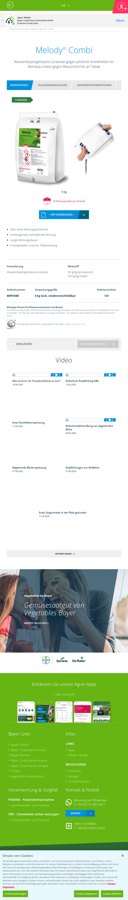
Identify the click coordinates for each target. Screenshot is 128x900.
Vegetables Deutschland (27, 776)
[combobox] (64, 214)
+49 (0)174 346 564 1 (91, 804)
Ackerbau (74, 771)
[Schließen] (3, 20)
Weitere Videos (63, 553)
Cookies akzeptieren (86, 893)
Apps (71, 750)
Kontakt (75, 813)
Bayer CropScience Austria (29, 760)
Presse (15, 771)
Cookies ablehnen (112, 893)
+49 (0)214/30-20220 (91, 828)
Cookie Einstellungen (15, 893)
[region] (64, 875)
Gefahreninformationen (94, 85)
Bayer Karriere (20, 755)
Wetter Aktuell (77, 755)
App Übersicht (65, 694)
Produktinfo (19, 85)
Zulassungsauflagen (52, 85)
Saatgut (73, 776)
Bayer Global (19, 745)
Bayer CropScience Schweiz (29, 766)
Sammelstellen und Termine (30, 805)
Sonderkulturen (79, 781)
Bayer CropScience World (28, 750)
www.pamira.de (77, 324)
